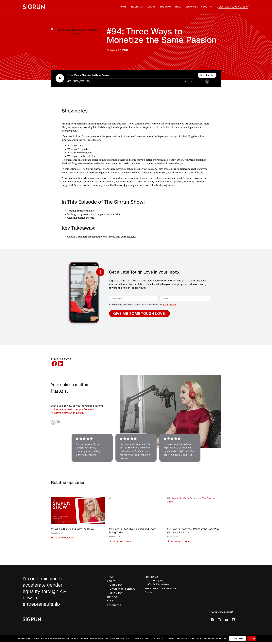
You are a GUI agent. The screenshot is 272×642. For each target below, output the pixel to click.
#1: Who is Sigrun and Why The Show (72, 529)
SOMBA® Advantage (158, 584)
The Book (166, 6)
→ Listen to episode (62, 537)
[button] (54, 363)
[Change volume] (88, 81)
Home (123, 6)
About (205, 6)
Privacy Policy (169, 304)
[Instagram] (219, 619)
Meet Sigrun (116, 584)
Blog (178, 6)
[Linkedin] (233, 619)
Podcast (151, 6)
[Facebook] (212, 619)
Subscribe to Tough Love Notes (160, 590)
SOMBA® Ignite (155, 580)
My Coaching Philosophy (122, 588)
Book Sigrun (116, 592)
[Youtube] (226, 619)
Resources (191, 6)
